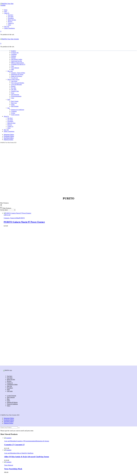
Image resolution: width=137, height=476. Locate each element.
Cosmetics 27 (20, 441)
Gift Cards (9, 391)
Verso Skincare (15, 67)
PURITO (13, 51)
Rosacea (13, 86)
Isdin (12, 69)
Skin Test (6, 129)
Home (5, 10)
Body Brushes (14, 106)
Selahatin (13, 56)
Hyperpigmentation (16, 96)
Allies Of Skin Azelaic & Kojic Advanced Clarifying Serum (26, 457)
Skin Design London (16, 59)
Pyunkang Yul (14, 52)
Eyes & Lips (14, 78)
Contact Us (10, 126)
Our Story (10, 118)
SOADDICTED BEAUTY (18, 64)
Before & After (11, 123)
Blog (8, 399)
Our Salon (10, 119)
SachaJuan (14, 54)
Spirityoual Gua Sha (16, 61)
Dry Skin (13, 88)
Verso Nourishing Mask (13, 469)
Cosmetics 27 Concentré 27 (14, 445)
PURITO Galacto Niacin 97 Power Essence (24, 222)
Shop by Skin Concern (13, 79)
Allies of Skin (20, 453)
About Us (6, 116)
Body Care (14, 103)
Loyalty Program (11, 395)
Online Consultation (9, 131)
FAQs (8, 128)
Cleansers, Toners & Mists (18, 72)
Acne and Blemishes (16, 84)
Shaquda (13, 57)
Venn (12, 66)
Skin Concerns (11, 397)
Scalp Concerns (15, 114)
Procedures (10, 121)
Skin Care (10, 71)
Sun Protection (15, 94)
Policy (8, 405)
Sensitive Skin (15, 91)
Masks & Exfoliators (16, 76)
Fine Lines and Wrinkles (17, 83)
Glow (12, 98)
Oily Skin (13, 89)
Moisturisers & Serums (17, 74)
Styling (13, 113)
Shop (5, 11)
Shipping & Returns (12, 402)
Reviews (9, 124)
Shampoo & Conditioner (17, 109)
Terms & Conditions (12, 404)
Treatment (14, 111)
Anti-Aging (14, 81)
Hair (8, 108)
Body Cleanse (14, 101)
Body (8, 99)
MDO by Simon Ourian (17, 62)
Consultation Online (12, 384)
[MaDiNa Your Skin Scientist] (7, 5)
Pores (12, 93)
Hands (12, 104)
